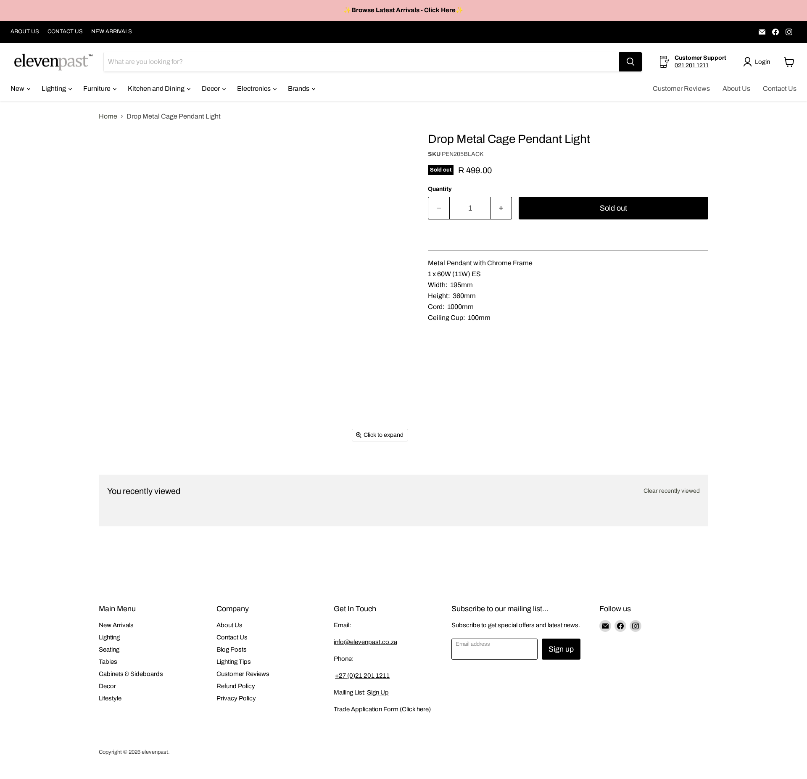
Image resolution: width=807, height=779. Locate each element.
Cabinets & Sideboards (131, 674)
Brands (299, 88)
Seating (109, 649)
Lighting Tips (233, 661)
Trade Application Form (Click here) (382, 709)
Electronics (254, 88)
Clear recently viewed (671, 491)
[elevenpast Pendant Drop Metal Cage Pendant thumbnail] (114, 184)
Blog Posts (231, 649)
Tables (108, 661)
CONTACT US (65, 31)
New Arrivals (116, 625)
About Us (736, 88)
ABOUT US (25, 31)
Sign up (561, 649)
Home (108, 116)
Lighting (54, 88)
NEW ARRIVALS (111, 31)
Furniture (97, 88)
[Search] (630, 61)
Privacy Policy (236, 698)
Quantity (440, 189)
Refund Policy (235, 686)
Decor (211, 88)
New (18, 88)
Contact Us (779, 88)
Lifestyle (110, 698)
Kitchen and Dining (157, 88)
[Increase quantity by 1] (501, 208)
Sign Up (378, 692)
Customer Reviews (681, 88)
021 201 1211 (692, 65)
